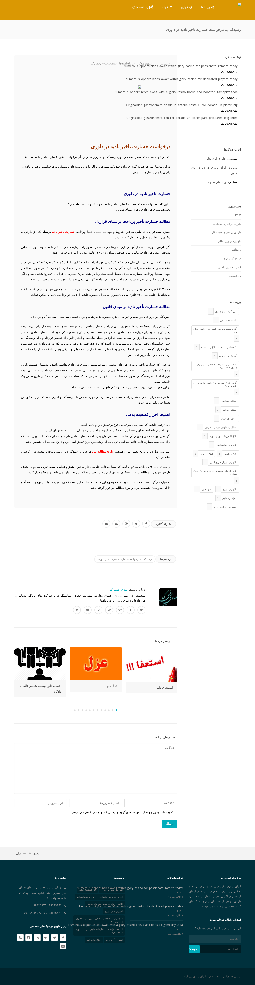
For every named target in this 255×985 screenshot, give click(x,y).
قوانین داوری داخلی (229, 267)
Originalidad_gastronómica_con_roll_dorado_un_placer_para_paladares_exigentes (182, 118)
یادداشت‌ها (235, 276)
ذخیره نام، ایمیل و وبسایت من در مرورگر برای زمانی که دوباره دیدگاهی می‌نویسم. (122, 812)
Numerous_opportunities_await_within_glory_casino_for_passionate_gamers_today (181, 66)
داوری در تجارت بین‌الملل (226, 224)
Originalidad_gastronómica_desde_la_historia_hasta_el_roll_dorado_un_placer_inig (182, 105)
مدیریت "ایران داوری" (224, 167)
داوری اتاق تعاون (214, 158)
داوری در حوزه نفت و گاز (226, 232)
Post (238, 215)
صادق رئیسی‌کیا (99, 63)
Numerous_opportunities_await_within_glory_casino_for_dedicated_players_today (182, 79)
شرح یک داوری (232, 258)
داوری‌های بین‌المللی (229, 241)
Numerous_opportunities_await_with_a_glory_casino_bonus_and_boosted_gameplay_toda (176, 92)
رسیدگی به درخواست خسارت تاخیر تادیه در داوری (125, 559)
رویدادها (236, 249)
